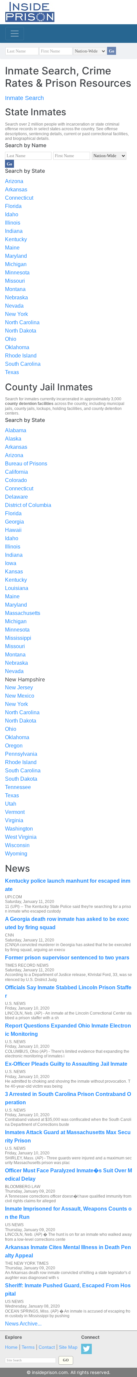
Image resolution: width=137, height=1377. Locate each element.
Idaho (11, 214)
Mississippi (18, 638)
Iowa (10, 563)
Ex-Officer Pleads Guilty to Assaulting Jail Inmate (66, 1064)
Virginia (14, 820)
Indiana (14, 231)
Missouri (15, 281)
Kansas (14, 571)
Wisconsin (17, 845)
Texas (12, 372)
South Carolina (23, 364)
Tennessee (18, 787)
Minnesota (17, 272)
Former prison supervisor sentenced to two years (67, 957)
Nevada (14, 306)
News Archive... (23, 1324)
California (16, 472)
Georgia (14, 522)
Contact (47, 1347)
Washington (19, 829)
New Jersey (19, 687)
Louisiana (16, 588)
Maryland (16, 256)
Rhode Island (21, 355)
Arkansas (16, 189)
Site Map (68, 1347)
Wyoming (16, 853)
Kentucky (16, 239)
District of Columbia (28, 505)
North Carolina (22, 322)
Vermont (15, 812)
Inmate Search (24, 97)
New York (16, 314)
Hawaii (13, 530)
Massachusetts (22, 613)
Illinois (12, 223)
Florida (13, 206)
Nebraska (16, 297)
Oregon (14, 745)
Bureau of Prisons (26, 463)
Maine (12, 247)
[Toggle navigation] (14, 33)
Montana (15, 289)
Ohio (10, 339)
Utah (10, 804)
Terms (28, 1347)
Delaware (16, 497)
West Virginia (21, 837)
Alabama (15, 430)
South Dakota (21, 779)
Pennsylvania (21, 754)
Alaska (13, 439)
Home (11, 1347)
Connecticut (19, 198)
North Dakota (20, 331)
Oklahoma (17, 347)
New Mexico (19, 696)
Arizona (14, 181)
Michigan (16, 264)
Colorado (16, 480)
